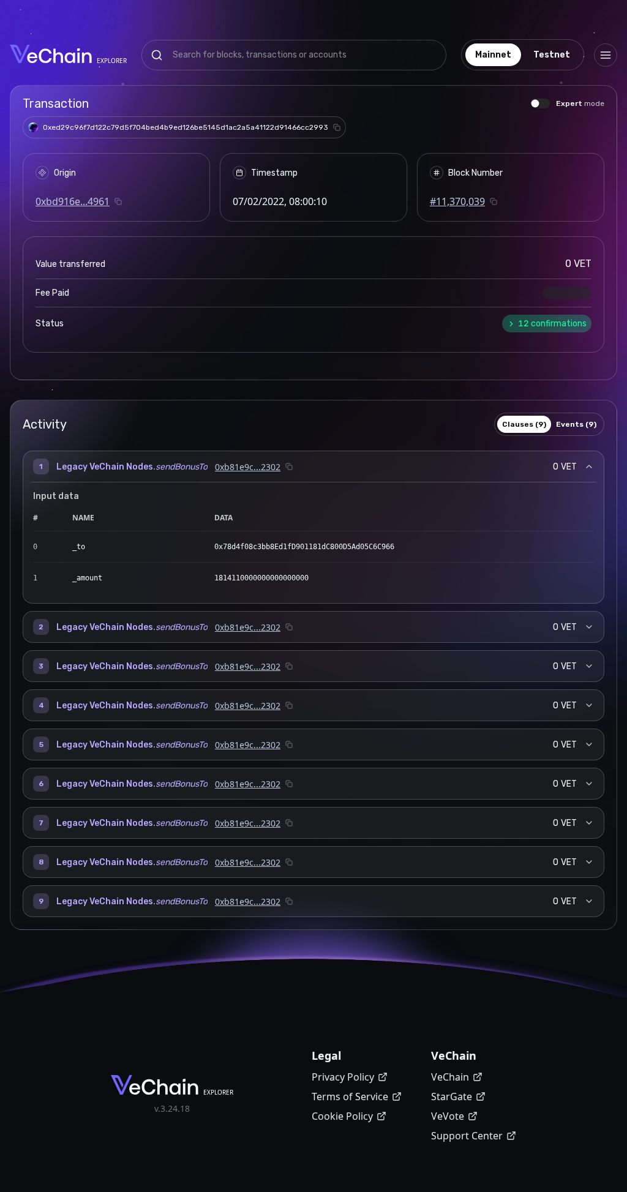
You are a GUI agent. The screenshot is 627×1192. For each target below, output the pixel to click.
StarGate (451, 1096)
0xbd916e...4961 (73, 201)
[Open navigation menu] (605, 55)
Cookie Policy (342, 1116)
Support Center (467, 1135)
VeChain (450, 1077)
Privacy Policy (343, 1077)
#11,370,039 (457, 201)
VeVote (447, 1116)
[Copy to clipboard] (336, 127)
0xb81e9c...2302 (247, 467)
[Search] (157, 55)
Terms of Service (350, 1096)
